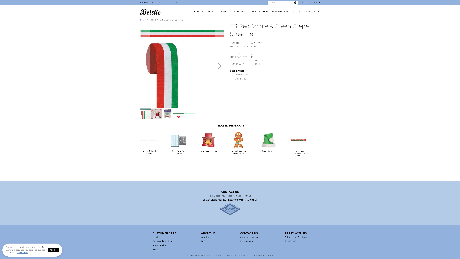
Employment (146, 3)
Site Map (157, 249)
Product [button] (253, 12)
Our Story (206, 237)
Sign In (304, 2)
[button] (145, 66)
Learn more (22, 253)
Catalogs (172, 3)
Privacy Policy (159, 245)
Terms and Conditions (163, 241)
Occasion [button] (223, 12)
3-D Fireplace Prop (209, 151)
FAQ (203, 241)
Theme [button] (210, 12)
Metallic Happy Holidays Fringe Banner (299, 153)
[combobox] (283, 3)
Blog (317, 12)
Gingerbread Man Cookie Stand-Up (239, 152)
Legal (155, 237)
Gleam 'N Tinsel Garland (149, 152)
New (265, 12)
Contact (160, 3)
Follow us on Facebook (296, 237)
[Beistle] (150, 12)
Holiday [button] (238, 12)
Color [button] (197, 12)
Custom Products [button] (281, 12)
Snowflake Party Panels (179, 152)
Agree (53, 250)
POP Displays (303, 12)
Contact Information (250, 237)
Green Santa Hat (269, 151)
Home (143, 20)
